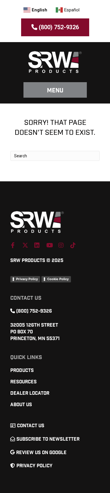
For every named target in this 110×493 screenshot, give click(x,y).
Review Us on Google (41, 453)
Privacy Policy (27, 279)
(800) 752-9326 (58, 27)
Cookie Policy (58, 279)
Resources (23, 382)
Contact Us (30, 426)
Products (22, 371)
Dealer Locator (29, 393)
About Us (21, 405)
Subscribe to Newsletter (47, 439)
